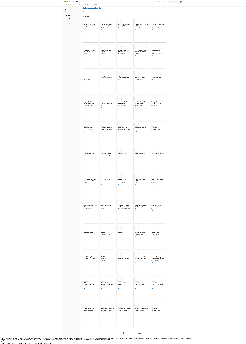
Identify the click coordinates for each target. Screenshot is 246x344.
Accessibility (102, 339)
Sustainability (107, 339)
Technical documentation (40, 338)
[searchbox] (73, 12)
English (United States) (5, 340)
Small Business (56, 339)
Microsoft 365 (22, 339)
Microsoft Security (9, 339)
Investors (87, 339)
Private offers (48, 338)
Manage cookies (47, 343)
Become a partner (83, 338)
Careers (61, 339)
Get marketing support (96, 338)
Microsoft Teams (40, 339)
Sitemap (12, 343)
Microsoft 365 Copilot (48, 339)
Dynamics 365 (16, 339)
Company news (73, 339)
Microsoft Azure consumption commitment (61, 338)
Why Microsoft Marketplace (6, 338)
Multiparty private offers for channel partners (181, 338)
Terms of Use (30, 343)
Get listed (89, 338)
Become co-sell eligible (138, 338)
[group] (84, 29)
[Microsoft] (67, 1)
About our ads (41, 343)
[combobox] (102, 11)
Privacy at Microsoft (81, 339)
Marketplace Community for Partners (150, 338)
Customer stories (18, 338)
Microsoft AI (2, 339)
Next (139, 333)
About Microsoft (66, 339)
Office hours (24, 338)
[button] (83, 12)
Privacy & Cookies (23, 343)
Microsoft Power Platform (31, 339)
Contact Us (17, 343)
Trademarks (35, 343)
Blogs (13, 338)
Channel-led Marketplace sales (165, 338)
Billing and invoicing (74, 338)
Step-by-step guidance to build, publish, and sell (122, 338)
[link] (90, 30)
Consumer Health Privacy (5, 343)
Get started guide (31, 338)
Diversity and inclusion (94, 339)
